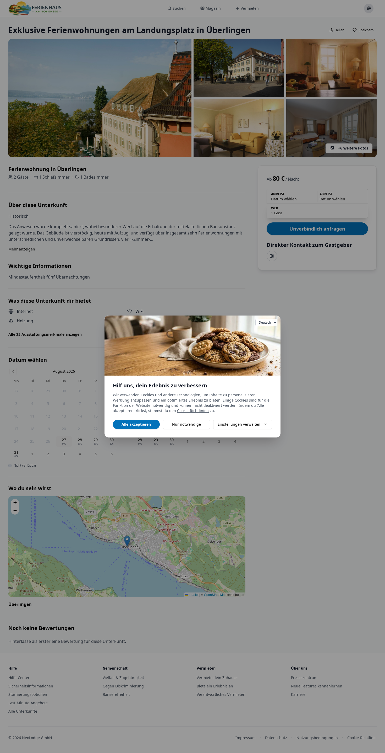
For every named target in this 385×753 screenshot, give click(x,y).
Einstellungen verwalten (239, 424)
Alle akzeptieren (136, 424)
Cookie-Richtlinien (193, 410)
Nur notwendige (186, 424)
